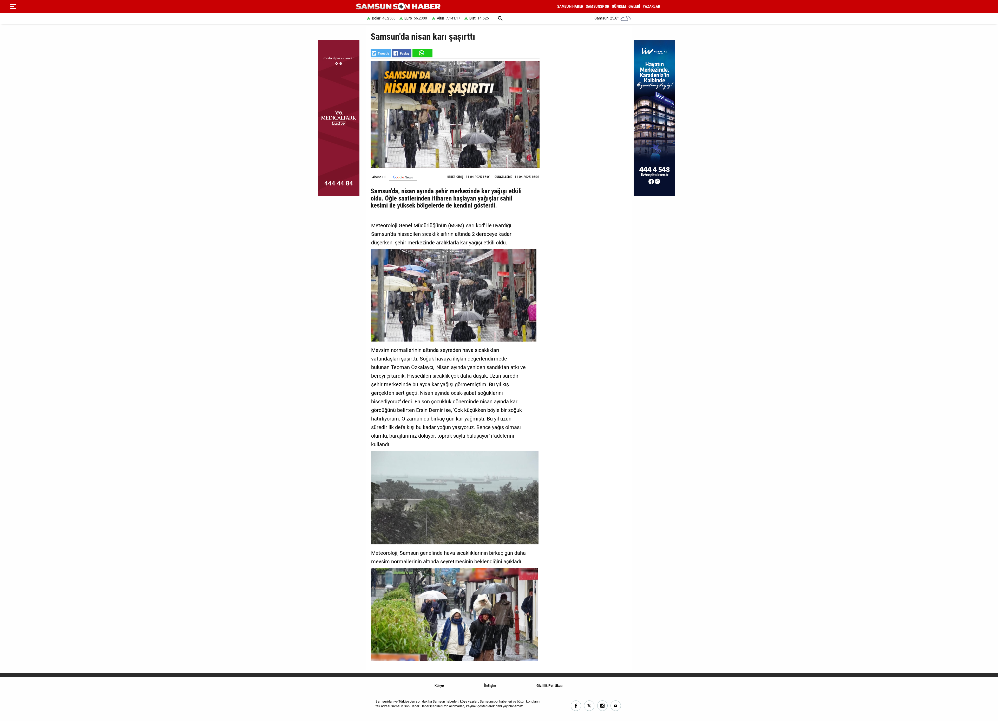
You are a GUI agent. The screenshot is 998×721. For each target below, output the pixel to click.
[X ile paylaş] (381, 53)
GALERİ (634, 6)
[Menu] (12, 6)
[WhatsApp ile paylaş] (422, 53)
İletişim (490, 685)
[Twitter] (589, 705)
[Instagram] (602, 705)
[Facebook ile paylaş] (401, 53)
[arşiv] (500, 18)
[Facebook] (576, 705)
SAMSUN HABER (570, 6)
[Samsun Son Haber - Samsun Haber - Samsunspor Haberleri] (398, 6)
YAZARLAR (651, 6)
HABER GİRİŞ (455, 177)
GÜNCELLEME (503, 177)
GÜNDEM (619, 6)
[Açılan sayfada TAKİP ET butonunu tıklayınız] (403, 177)
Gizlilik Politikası (549, 685)
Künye (439, 685)
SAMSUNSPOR (597, 6)
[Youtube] (615, 705)
